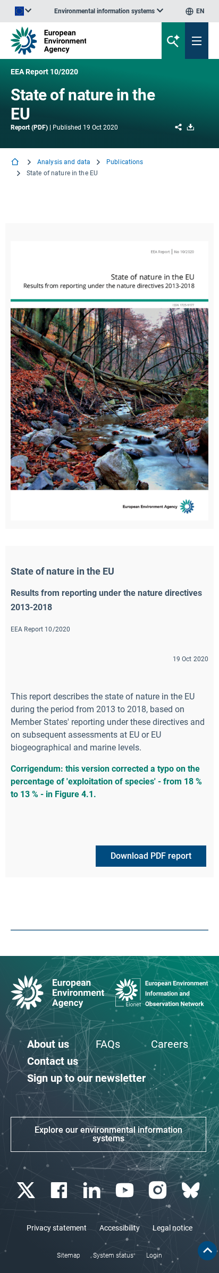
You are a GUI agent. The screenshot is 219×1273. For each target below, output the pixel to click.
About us (48, 1044)
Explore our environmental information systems (108, 1134)
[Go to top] (207, 1250)
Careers (169, 1044)
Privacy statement (57, 1228)
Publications (124, 162)
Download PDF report (151, 856)
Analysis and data (63, 162)
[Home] (16, 162)
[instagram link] (158, 1190)
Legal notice (172, 1228)
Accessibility (119, 1228)
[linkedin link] (92, 1190)
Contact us (52, 1061)
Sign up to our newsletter (86, 1078)
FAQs (108, 1044)
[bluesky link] (191, 1190)
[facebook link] (59, 1190)
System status (113, 1255)
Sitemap (68, 1255)
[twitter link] (26, 1190)
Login (154, 1255)
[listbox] (108, 11)
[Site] (74, 41)
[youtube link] (125, 1190)
